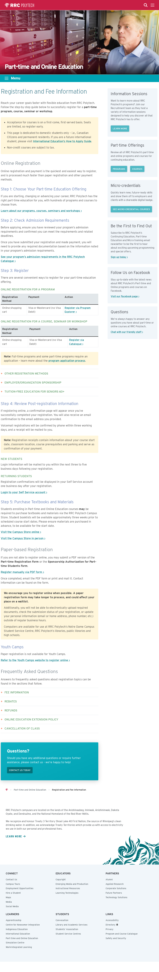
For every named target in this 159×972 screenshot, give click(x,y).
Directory (110, 924)
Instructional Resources (68, 888)
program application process (66, 360)
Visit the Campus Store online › (21, 532)
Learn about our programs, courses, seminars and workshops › (41, 210)
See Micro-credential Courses (131, 209)
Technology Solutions (116, 897)
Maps (8, 897)
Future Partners (114, 893)
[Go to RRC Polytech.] (6, 790)
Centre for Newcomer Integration (23, 924)
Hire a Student (13, 893)
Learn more (14, 836)
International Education (18, 934)
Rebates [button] (11, 701)
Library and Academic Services (71, 924)
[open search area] (146, 5)
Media (9, 902)
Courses (137, 169)
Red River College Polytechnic (19, 5)
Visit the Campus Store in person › (23, 538)
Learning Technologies (67, 893)
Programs (119, 169)
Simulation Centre (15, 942)
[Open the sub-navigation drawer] (6, 78)
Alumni (109, 879)
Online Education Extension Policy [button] (31, 719)
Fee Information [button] (17, 692)
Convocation (62, 920)
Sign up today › (119, 257)
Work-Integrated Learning (19, 947)
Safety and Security (116, 938)
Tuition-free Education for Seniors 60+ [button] (34, 391)
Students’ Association (67, 929)
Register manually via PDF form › (22, 572)
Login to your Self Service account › (24, 492)
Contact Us (11, 879)
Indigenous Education (17, 929)
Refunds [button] (11, 710)
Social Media (12, 906)
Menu (15, 78)
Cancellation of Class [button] (22, 728)
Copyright (61, 879)
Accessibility (112, 920)
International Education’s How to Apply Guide (62, 141)
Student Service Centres (68, 934)
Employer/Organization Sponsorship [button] (33, 382)
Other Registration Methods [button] (26, 373)
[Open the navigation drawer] (152, 5)
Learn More (120, 128)
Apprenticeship (13, 920)
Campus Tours (13, 884)
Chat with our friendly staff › (127, 332)
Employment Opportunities (19, 888)
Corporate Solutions (116, 888)
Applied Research (115, 884)
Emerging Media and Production (72, 884)
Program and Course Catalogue (122, 934)
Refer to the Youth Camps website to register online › (35, 660)
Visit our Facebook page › (125, 296)
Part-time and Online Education (22, 938)
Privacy (109, 929)
